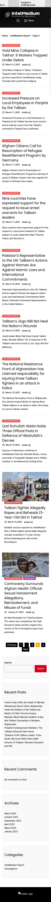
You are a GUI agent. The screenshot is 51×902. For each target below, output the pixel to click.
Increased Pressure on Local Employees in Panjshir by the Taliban (25, 103)
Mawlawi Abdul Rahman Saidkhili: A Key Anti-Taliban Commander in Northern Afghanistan (23, 721)
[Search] (18, 20)
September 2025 (12, 820)
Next (25, 649)
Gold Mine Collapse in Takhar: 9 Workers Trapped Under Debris (24, 55)
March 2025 (10, 828)
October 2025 (11, 817)
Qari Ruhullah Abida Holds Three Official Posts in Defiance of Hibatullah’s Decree (24, 433)
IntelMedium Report (11, 45)
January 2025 (11, 831)
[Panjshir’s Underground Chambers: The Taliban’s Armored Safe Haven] (14, 3)
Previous (11, 645)
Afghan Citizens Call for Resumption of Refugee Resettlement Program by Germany (24, 153)
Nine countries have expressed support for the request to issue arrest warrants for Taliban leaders (23, 208)
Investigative (29, 578)
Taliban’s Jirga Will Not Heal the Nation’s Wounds (25, 323)
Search (8, 662)
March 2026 (10, 813)
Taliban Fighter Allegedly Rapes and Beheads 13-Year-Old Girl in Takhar (25, 512)
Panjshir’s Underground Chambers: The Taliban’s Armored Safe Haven (30, 3)
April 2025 (9, 824)
